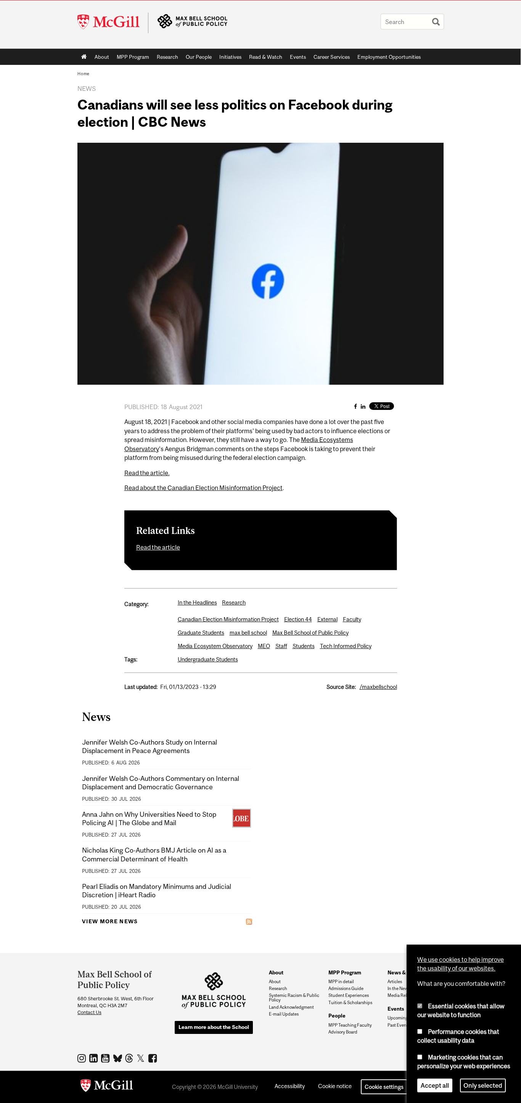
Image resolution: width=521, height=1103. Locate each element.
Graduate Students (201, 632)
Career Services (332, 57)
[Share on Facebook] (355, 406)
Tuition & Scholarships (350, 1002)
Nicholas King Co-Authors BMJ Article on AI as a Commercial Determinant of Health (154, 854)
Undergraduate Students (208, 659)
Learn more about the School (213, 1027)
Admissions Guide (345, 988)
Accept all (435, 1085)
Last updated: (141, 687)
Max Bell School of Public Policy (310, 632)
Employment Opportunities (389, 57)
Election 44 (298, 619)
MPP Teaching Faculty (350, 1025)
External (327, 619)
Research (167, 57)
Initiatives (230, 57)
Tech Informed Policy (345, 646)
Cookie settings (384, 1087)
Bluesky (118, 1057)
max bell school (248, 632)
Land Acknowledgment (291, 1007)
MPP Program (133, 57)
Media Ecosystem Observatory (215, 646)
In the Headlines (197, 602)
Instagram (82, 1058)
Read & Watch (265, 57)
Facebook (153, 1058)
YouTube (106, 1058)
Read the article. (147, 472)
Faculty (352, 619)
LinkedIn (94, 1058)
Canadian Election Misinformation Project (228, 619)
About (102, 57)
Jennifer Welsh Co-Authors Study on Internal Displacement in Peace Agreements (149, 746)
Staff (281, 646)
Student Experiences (348, 995)
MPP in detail (341, 981)
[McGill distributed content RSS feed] (249, 921)
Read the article (158, 547)
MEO (264, 646)
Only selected (482, 1085)
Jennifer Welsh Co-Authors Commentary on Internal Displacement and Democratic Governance (160, 782)
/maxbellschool (378, 687)
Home (84, 57)
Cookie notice (335, 1086)
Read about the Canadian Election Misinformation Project (203, 487)
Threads (130, 1058)
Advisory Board (342, 1032)
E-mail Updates (284, 1014)
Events (298, 57)
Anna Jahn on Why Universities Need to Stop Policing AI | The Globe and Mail (149, 818)
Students (304, 646)
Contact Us (89, 1012)
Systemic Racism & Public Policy (294, 997)
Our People (199, 57)
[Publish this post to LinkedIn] (363, 406)
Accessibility (290, 1086)
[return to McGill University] (106, 1087)
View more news (110, 921)
